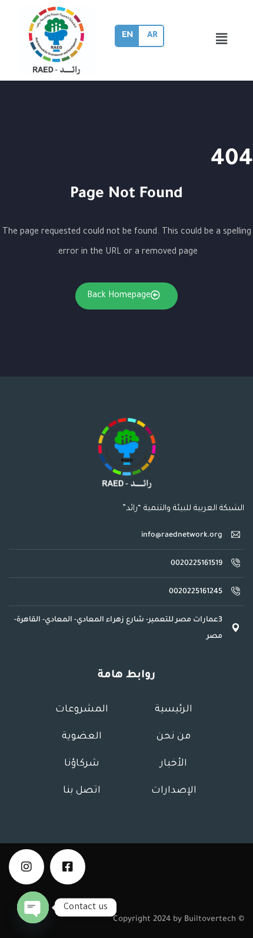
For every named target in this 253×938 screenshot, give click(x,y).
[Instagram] (26, 866)
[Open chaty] (33, 907)
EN (127, 36)
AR (152, 36)
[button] (222, 40)
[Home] (126, 453)
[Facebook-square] (67, 866)
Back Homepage (119, 296)
